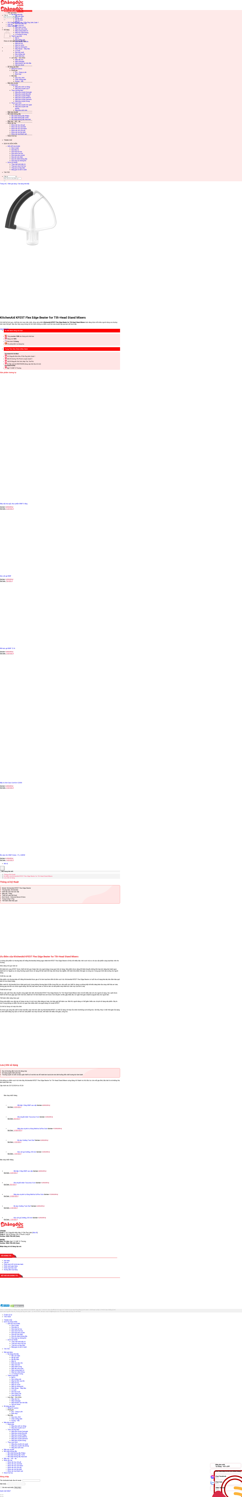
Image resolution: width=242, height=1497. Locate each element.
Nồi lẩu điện (19, 20)
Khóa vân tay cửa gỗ (18, 125)
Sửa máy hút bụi (16, 152)
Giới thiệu (7, 1261)
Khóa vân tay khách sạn (19, 134)
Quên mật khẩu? (5, 1491)
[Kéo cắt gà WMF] (30, 573)
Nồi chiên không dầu (14, 114)
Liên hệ (6, 1262)
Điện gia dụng (12, 13)
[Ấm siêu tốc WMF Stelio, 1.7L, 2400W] (30, 852)
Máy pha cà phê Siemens (23, 99)
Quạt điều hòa (19, 56)
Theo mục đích (16, 103)
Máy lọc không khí (21, 47)
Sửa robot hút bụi (17, 153)
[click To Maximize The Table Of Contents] (2, 868)
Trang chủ (3, 184)
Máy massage (19, 61)
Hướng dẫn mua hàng (11, 1270)
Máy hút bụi (19, 43)
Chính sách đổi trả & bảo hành (13, 1264)
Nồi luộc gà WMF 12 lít (7, 648)
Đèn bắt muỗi (19, 52)
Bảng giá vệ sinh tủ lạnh (19, 170)
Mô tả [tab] (6, 864)
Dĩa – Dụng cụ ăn (20, 72)
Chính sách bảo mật (10, 1268)
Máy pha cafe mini (21, 110)
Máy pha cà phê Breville (23, 94)
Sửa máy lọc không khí (18, 161)
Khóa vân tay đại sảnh (18, 132)
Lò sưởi (17, 50)
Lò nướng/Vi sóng (21, 34)
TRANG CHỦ (8, 140)
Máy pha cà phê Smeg (22, 101)
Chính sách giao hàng (10, 1266)
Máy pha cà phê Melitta (23, 98)
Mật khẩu (3, 1484)
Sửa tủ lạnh (15, 148)
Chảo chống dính (20, 79)
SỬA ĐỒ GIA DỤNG (14, 146)
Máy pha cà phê (13, 83)
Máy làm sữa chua (21, 29)
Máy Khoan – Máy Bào (22, 49)
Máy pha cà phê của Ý (22, 89)
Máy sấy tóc (19, 59)
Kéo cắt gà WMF (5, 576)
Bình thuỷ (18, 74)
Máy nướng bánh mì (21, 31)
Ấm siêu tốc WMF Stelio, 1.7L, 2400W (12, 855)
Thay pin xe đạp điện (18, 168)
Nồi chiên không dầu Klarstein (21, 119)
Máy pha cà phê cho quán (23, 105)
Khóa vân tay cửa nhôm (19, 129)
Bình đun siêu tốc (21, 23)
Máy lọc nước (19, 45)
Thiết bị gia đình (16, 36)
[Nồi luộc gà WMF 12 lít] (30, 645)
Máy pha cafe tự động (22, 87)
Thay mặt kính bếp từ (18, 164)
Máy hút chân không (21, 32)
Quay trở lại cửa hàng (11, 44)
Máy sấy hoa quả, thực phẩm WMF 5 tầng (13, 504)
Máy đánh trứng (20, 27)
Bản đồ (35, 1233)
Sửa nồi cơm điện (17, 157)
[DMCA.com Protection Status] (17, 1307)
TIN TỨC (7, 172)
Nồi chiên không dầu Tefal (19, 118)
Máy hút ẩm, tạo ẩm (21, 41)
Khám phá (14, 85)
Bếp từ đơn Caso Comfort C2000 (11, 783)
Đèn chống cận (20, 40)
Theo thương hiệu (17, 90)
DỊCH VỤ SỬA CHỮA (10, 143)
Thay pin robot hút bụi (18, 166)
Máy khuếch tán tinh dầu (23, 63)
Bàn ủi (17, 38)
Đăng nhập (18, 1487)
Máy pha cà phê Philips (22, 96)
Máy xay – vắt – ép (14, 121)
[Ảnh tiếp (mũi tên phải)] (2, 1496)
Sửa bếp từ (15, 150)
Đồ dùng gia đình (13, 67)
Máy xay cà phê (13, 112)
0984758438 (4, 329)
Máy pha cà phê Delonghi (23, 92)
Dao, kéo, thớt (19, 78)
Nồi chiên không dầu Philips (20, 116)
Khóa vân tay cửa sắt (18, 130)
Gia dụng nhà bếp (16, 14)
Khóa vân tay (12, 123)
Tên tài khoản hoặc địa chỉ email (11, 1480)
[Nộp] (4, 19)
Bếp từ (17, 22)
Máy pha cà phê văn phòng (20, 1446)
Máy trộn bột (19, 25)
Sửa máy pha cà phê (18, 155)
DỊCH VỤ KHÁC (13, 162)
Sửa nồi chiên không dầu (19, 159)
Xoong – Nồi (19, 81)
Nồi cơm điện (19, 16)
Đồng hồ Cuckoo (16, 69)
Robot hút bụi (12, 136)
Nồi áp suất (19, 18)
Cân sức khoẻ (19, 65)
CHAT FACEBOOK (6, 327)
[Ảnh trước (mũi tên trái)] (1, 1496)
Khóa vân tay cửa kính (18, 127)
